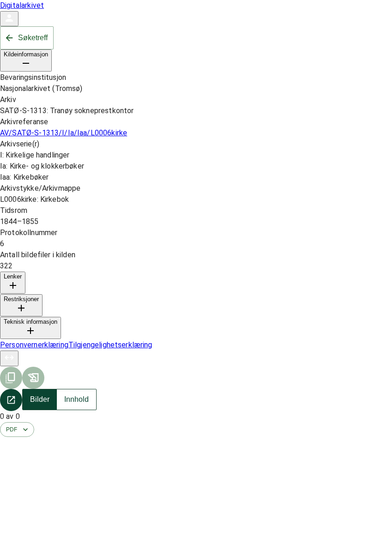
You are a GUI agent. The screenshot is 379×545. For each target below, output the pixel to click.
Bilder (39, 399)
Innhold (76, 399)
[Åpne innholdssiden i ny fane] (11, 400)
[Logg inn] (9, 18)
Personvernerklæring (34, 344)
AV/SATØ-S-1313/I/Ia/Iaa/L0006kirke (63, 132)
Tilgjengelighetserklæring (110, 344)
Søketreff (33, 38)
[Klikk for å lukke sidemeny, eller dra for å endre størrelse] (9, 358)
